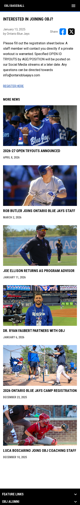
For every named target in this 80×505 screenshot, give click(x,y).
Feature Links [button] (13, 494)
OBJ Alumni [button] (10, 501)
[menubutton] (73, 5)
